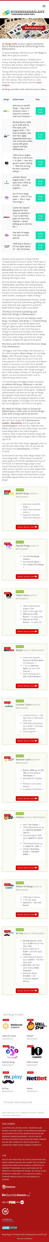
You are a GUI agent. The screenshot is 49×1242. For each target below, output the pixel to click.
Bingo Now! (40, 111)
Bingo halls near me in (10, 1113)
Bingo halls (11, 43)
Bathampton (22, 496)
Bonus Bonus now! (26, 527)
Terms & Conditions (24, 1238)
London (5, 423)
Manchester (17, 423)
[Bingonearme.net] (23, 12)
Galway (40, 1113)
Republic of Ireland (28, 1113)
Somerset (6, 1115)
